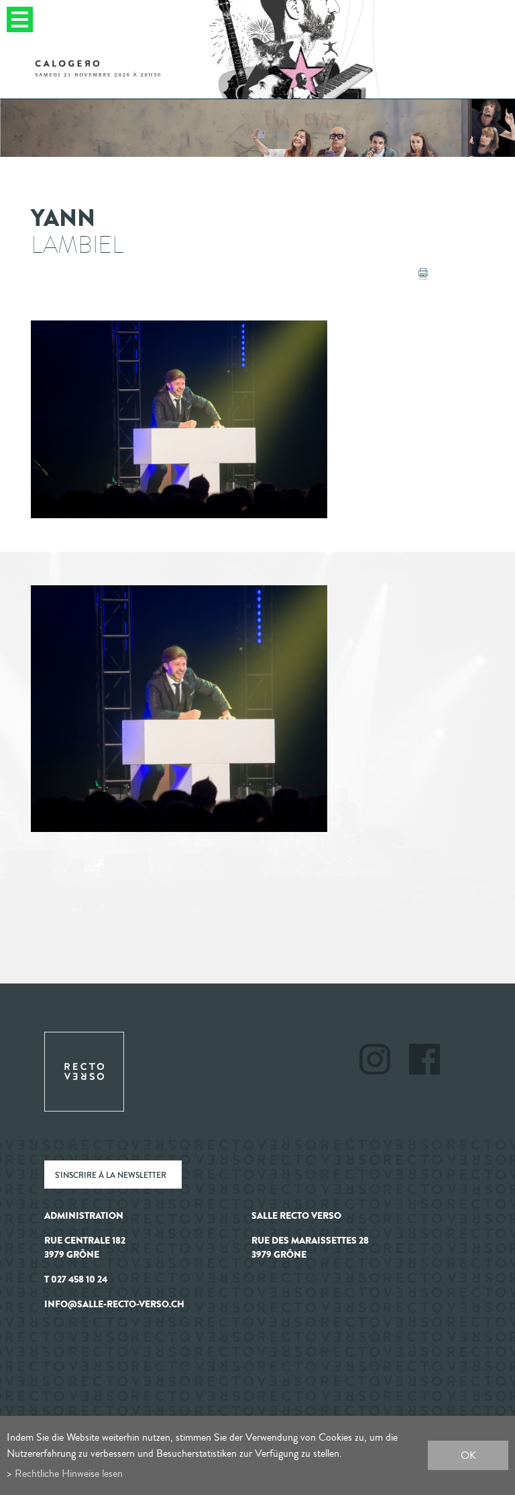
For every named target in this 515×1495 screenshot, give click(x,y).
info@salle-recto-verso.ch (114, 1304)
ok (468, 1455)
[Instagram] (383, 1061)
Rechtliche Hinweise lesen (69, 1473)
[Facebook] (424, 1061)
